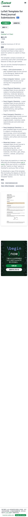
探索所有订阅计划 (14, 269)
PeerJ (11, 34)
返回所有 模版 (5, 6)
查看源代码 (16, 23)
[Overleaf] (6, 2)
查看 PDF (4, 27)
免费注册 (14, 266)
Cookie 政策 (8, 512)
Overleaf (3, 34)
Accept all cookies (20, 515)
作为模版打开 (6, 23)
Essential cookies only (8, 515)
